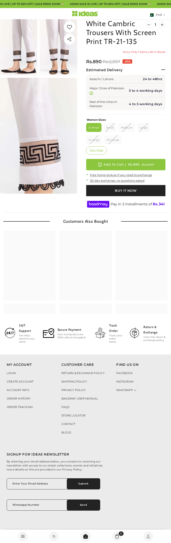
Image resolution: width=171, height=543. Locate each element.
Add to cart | (129, 164)
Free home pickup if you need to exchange (121, 175)
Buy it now (125, 191)
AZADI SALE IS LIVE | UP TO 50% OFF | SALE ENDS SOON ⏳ (110, 4)
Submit (83, 483)
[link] (69, 27)
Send (83, 504)
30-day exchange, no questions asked (117, 180)
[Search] (85, 536)
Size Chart (96, 150)
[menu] (23, 536)
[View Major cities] (91, 93)
